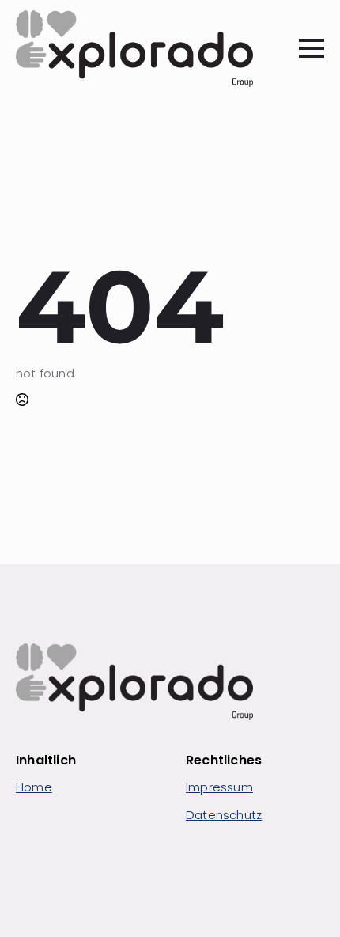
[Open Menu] (311, 48)
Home (34, 787)
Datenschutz (224, 814)
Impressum (219, 787)
